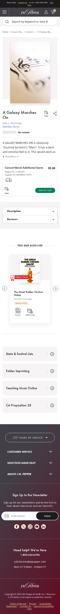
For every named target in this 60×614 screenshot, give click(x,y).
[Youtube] (36, 526)
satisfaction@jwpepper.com (30, 561)
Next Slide (55, 288)
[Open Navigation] (4, 12)
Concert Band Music (17, 31)
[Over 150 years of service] (30, 437)
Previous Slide (4, 288)
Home (5, 31)
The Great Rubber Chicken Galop (28, 293)
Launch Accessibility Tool (40, 607)
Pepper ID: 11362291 (15, 171)
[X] (23, 526)
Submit (47, 515)
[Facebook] (16, 526)
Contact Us (22, 2)
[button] (30, 71)
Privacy (32, 603)
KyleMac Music (11, 126)
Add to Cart (45, 190)
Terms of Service (18, 603)
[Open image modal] (30, 73)
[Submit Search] (7, 21)
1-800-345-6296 (30, 554)
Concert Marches (31, 31)
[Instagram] (30, 526)
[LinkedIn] (43, 526)
